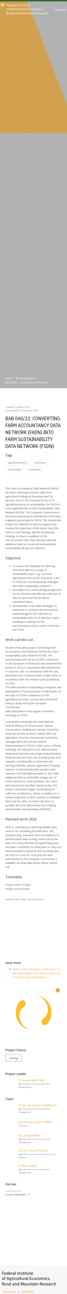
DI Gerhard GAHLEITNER (32, 1080)
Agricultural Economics (18, 462)
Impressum (9, 1291)
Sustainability (35, 469)
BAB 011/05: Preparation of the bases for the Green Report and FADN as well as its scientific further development (37, 973)
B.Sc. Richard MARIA (29, 1135)
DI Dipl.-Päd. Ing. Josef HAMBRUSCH (38, 1105)
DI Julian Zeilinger (28, 1165)
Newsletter (27, 1291)
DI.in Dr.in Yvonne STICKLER (33, 1150)
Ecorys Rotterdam (15, 1194)
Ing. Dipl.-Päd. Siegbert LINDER (35, 1122)
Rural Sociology (14, 469)
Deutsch (60, 10)
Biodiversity (40, 462)
